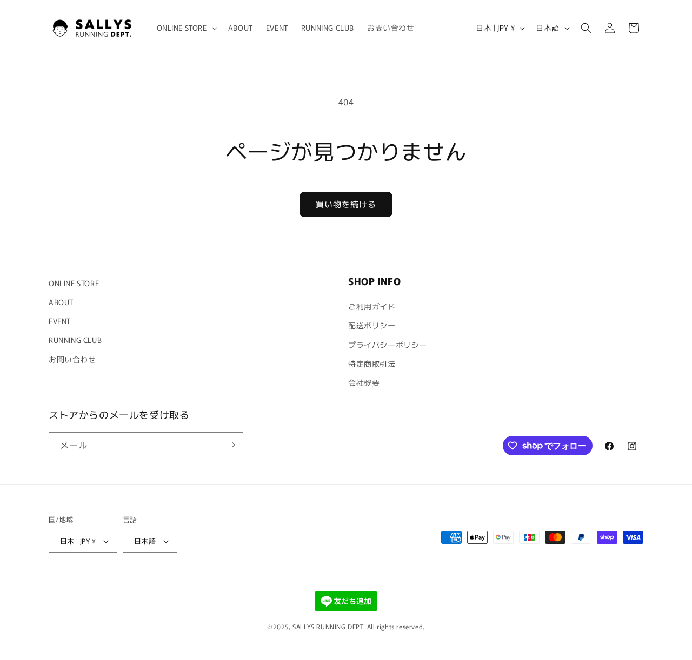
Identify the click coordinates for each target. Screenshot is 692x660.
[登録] (231, 444)
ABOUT (61, 302)
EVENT (60, 320)
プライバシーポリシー (387, 344)
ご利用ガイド (372, 306)
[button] (186, 27)
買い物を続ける (346, 204)
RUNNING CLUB (75, 339)
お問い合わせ (72, 359)
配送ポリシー (372, 325)
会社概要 (364, 382)
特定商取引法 (372, 363)
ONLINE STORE (74, 283)
